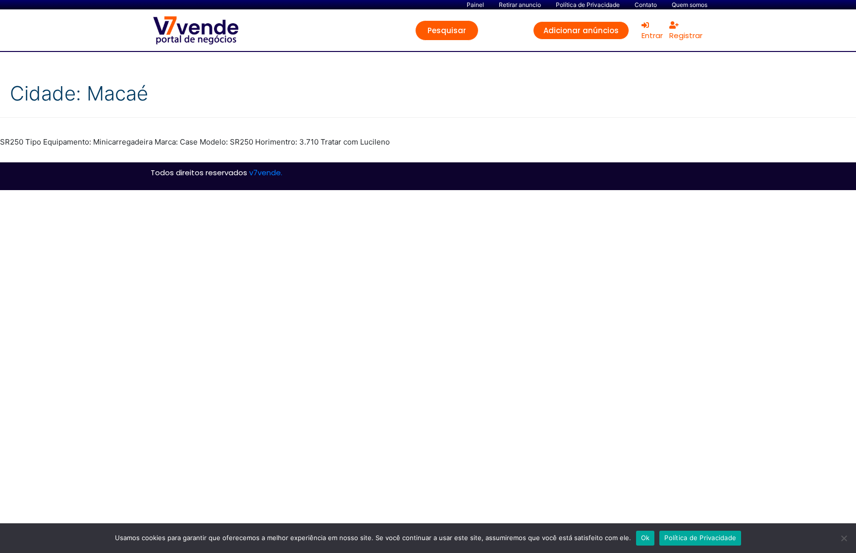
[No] (844, 538)
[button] (447, 30)
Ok (645, 538)
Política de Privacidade (700, 538)
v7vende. (265, 172)
